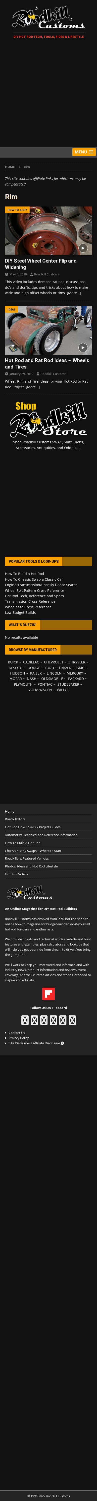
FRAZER (65, 667)
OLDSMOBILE (52, 678)
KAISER (36, 673)
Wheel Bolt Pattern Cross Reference (34, 590)
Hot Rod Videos (16, 874)
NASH (31, 678)
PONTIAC (45, 684)
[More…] (74, 292)
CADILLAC (31, 662)
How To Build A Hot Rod (23, 843)
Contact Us (17, 1032)
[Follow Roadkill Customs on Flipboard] (48, 997)
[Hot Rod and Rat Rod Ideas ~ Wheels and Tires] (48, 330)
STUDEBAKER (68, 684)
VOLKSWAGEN (40, 689)
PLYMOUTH (23, 684)
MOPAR (15, 678)
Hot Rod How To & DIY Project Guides (32, 827)
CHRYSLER (76, 662)
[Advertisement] (48, 93)
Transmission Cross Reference (30, 601)
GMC (80, 667)
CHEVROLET (53, 662)
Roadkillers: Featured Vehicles (27, 858)
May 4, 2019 (18, 274)
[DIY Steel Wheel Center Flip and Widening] (48, 230)
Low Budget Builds (20, 612)
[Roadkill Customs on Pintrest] (44, 1022)
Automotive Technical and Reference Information (41, 835)
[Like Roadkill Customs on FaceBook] (25, 1022)
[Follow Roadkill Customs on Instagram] (34, 1022)
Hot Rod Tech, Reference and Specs (34, 596)
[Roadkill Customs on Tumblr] (53, 1022)
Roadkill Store (15, 819)
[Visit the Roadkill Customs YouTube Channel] (72, 1022)
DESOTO (16, 667)
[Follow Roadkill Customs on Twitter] (62, 1022)
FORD (49, 667)
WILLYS (63, 689)
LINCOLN (54, 673)
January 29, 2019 (21, 373)
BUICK (13, 662)
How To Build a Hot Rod (24, 573)
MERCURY (75, 673)
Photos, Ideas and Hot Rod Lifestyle (31, 866)
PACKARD (76, 678)
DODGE (34, 667)
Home (9, 811)
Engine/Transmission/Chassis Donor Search (41, 584)
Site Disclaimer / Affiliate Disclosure (35, 1043)
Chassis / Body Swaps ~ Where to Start (33, 850)
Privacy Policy (19, 1038)
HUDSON (17, 673)
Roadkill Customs (47, 274)
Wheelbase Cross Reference (28, 607)
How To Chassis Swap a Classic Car (34, 579)
